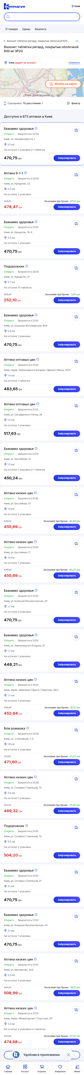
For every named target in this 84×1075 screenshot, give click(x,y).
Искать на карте (66, 83)
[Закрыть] (68, 1055)
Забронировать (67, 158)
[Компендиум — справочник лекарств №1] (14, 6)
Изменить (74, 62)
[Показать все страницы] (77, 41)
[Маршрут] (76, 130)
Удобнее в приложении (41, 1055)
